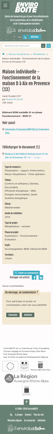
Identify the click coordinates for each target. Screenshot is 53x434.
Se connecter (29, 420)
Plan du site (39, 414)
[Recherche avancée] (48, 46)
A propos (19, 414)
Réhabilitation (39, 54)
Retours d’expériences (19, 54)
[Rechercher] (43, 46)
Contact (28, 414)
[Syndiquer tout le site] (11, 415)
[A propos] (14, 37)
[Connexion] (25, 37)
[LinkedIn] (41, 277)
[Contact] (20, 37)
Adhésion (35, 36)
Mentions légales (14, 420)
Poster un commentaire (28, 273)
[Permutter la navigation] (5, 5)
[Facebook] (34, 277)
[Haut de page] (26, 402)
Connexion (12, 314)
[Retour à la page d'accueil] (3, 54)
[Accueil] (26, 7)
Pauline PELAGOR (14, 99)
